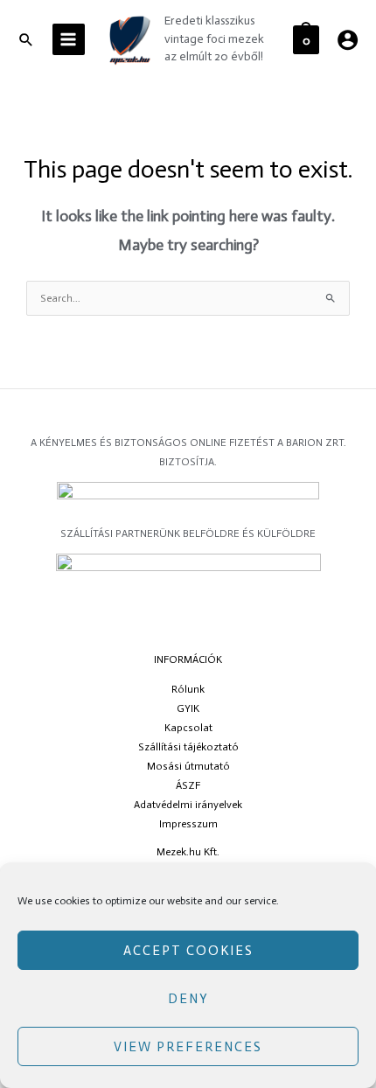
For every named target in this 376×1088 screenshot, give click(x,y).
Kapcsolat (188, 728)
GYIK (188, 708)
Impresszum (188, 824)
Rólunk (188, 689)
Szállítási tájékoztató (188, 747)
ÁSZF (188, 785)
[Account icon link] (348, 40)
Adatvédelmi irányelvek (188, 805)
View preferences (188, 1047)
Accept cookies (188, 951)
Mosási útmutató (188, 766)
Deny (188, 999)
